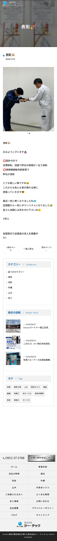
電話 (45, 387)
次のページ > (46, 249)
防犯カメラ (35, 387)
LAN (26, 387)
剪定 (9, 400)
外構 (10, 287)
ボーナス (26, 400)
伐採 (10, 282)
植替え (16, 400)
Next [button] (51, 100)
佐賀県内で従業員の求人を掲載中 (20, 234)
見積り (16, 393)
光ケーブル (27, 393)
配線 (9, 393)
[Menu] (52, 3)
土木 (10, 293)
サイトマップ (42, 515)
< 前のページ (10, 249)
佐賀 (9, 387)
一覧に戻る (28, 249)
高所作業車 (39, 393)
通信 (10, 277)
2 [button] (29, 133)
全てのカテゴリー (16, 272)
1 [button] (27, 133)
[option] (28, 99)
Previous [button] (6, 100)
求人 (5, 237)
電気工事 (17, 387)
